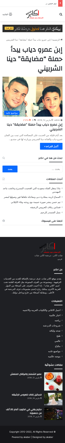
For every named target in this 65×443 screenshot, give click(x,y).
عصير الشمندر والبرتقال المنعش (26, 374)
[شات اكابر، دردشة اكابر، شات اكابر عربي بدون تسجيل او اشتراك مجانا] (32, 14)
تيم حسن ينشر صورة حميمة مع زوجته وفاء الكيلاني (35, 202)
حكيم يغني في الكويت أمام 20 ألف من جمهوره (24, 411)
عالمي (57, 341)
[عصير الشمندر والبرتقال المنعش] (53, 381)
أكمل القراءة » (51, 146)
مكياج (57, 346)
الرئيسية (56, 39)
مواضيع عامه (54, 351)
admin (57, 120)
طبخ (58, 335)
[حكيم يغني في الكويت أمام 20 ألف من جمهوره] (53, 414)
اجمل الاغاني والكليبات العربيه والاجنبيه (41, 310)
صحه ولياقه (54, 330)
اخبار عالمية (54, 315)
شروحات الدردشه (51, 325)
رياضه (57, 320)
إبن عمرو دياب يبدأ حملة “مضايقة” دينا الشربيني (34, 126)
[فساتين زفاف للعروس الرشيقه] (53, 399)
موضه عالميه (54, 356)
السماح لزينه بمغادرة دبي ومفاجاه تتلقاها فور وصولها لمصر (32, 197)
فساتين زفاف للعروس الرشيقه (45, 207)
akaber (27, 437)
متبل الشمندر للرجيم (50, 212)
